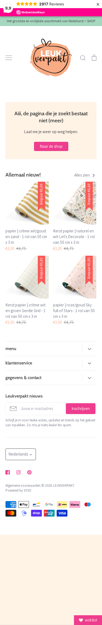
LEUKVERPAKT (63, 485)
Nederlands (18, 454)
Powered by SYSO (18, 490)
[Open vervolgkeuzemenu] (89, 349)
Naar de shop (51, 146)
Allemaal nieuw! (23, 175)
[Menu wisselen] (9, 57)
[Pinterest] (29, 472)
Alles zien (82, 175)
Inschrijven (81, 408)
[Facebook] (7, 472)
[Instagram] (18, 472)
